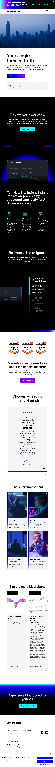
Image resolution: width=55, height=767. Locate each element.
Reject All (45, 761)
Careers (17, 733)
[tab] (38, 286)
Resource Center (18, 730)
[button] (47, 11)
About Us (28, 730)
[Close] (50, 753)
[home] (14, 11)
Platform (9, 730)
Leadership (10, 733)
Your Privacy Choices (45, 764)
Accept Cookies (45, 758)
